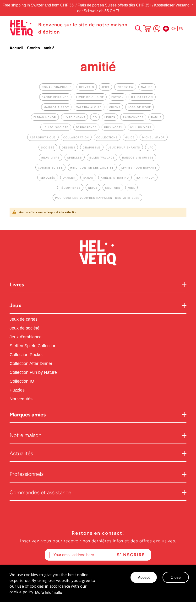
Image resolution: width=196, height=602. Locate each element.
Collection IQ (22, 381)
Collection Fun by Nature (33, 372)
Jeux (15, 305)
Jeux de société (24, 328)
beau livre (50, 157)
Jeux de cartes (24, 319)
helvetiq (86, 87)
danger (69, 177)
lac (151, 147)
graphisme (92, 147)
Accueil (17, 48)
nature (147, 87)
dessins (68, 147)
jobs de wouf (139, 107)
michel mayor (153, 137)
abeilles (74, 157)
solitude (112, 187)
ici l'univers (141, 127)
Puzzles (17, 390)
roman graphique (57, 87)
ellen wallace (102, 157)
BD (95, 117)
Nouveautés (22, 399)
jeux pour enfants (124, 147)
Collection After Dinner (31, 363)
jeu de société (55, 127)
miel (131, 187)
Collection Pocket (26, 354)
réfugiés (47, 177)
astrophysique (43, 137)
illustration (142, 97)
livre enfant (74, 117)
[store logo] (21, 28)
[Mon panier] (147, 29)
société (47, 147)
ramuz (156, 117)
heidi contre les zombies (92, 167)
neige (93, 187)
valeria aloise (89, 107)
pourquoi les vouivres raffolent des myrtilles (97, 197)
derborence (86, 127)
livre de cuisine (90, 97)
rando (88, 177)
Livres (17, 284)
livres (110, 117)
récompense (70, 187)
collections (107, 137)
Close (176, 577)
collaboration (76, 137)
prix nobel (113, 127)
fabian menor (44, 117)
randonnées (133, 117)
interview (125, 87)
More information (50, 592)
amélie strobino (115, 177)
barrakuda (145, 177)
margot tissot (56, 107)
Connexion (156, 28)
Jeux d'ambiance (26, 337)
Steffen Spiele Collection (33, 345)
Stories (34, 48)
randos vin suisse (137, 157)
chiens (115, 107)
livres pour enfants (139, 167)
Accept (144, 577)
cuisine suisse (50, 167)
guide (130, 137)
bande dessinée (55, 97)
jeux (105, 87)
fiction (117, 97)
